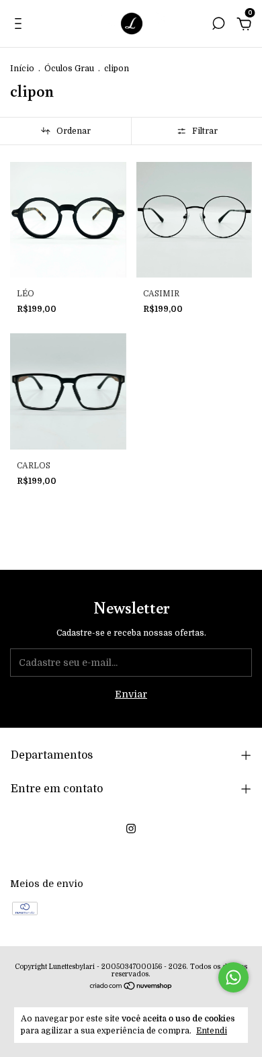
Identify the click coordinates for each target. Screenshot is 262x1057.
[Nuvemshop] (131, 987)
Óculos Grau (69, 68)
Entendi (211, 1030)
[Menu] (20, 25)
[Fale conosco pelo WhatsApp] (233, 977)
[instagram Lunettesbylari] (131, 828)
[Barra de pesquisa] (218, 25)
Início (22, 68)
